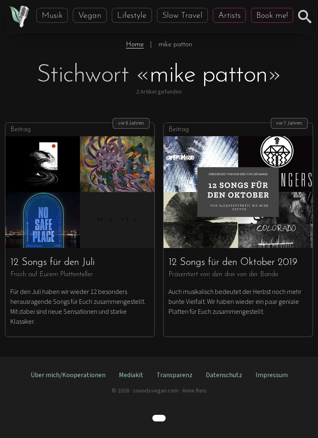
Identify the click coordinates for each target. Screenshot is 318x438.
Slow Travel (182, 16)
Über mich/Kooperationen (68, 375)
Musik (52, 16)
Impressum (271, 375)
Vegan (89, 16)
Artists (229, 16)
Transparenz (175, 375)
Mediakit (131, 375)
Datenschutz (224, 375)
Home (135, 44)
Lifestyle (132, 16)
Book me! (272, 16)
